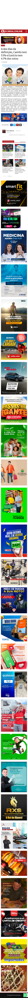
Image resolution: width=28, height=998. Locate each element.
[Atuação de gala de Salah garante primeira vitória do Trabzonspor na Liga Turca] (7, 148)
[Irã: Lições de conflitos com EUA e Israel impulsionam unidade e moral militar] (7, 163)
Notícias (2, 45)
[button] (25, 995)
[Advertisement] (14, 15)
